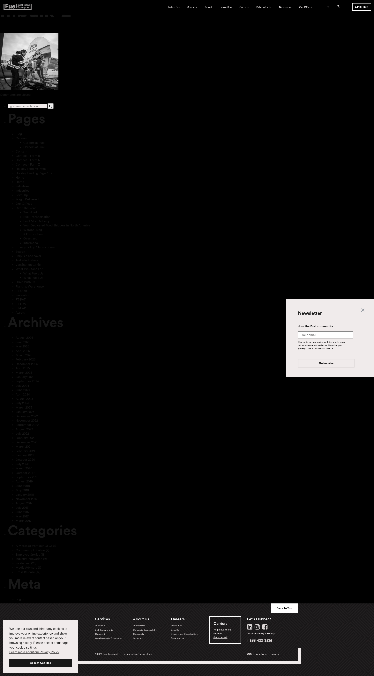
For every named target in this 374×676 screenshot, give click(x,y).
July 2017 (22, 507)
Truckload (30, 212)
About (208, 7)
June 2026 (23, 342)
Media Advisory (26, 567)
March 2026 (24, 355)
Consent (21, 151)
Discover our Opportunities (184, 634)
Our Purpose (139, 625)
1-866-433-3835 (259, 640)
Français (275, 654)
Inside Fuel (23, 563)
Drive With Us (25, 282)
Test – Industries (27, 260)
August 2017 (24, 503)
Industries (174, 7)
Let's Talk (361, 7)
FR (327, 7)
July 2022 (22, 433)
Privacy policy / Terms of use (35, 247)
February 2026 (25, 359)
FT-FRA (21, 304)
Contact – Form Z (28, 164)
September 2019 (27, 477)
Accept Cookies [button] (40, 662)
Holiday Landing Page (31, 169)
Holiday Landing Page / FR (34, 173)
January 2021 (25, 455)
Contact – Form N (28, 160)
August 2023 (24, 399)
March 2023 (24, 407)
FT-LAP (21, 308)
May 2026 (22, 346)
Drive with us (177, 638)
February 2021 (25, 451)
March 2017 (24, 521)
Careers (244, 7)
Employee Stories (28, 554)
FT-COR (21, 291)
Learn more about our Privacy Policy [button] (34, 652)
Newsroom (285, 7)
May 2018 (22, 490)
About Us (141, 619)
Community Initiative (30, 550)
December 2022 (27, 416)
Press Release (25, 572)
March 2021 (24, 446)
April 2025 (23, 368)
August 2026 (24, 337)
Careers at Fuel (34, 143)
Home (20, 177)
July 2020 (22, 464)
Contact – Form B (28, 156)
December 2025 (27, 364)
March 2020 (24, 468)
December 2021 (26, 442)
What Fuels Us (33, 273)
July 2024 (22, 386)
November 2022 (27, 420)
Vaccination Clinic (28, 265)
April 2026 (23, 351)
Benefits (175, 629)
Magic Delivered (27, 199)
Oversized (30, 238)
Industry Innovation (29, 559)
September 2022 (27, 425)
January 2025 (25, 377)
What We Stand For (29, 269)
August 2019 (24, 481)
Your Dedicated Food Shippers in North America (56, 225)
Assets (20, 312)
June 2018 (23, 486)
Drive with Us (263, 7)
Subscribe (326, 363)
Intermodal (31, 243)
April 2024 (23, 394)
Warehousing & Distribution (108, 638)
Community (138, 634)
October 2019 (25, 473)
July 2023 (22, 403)
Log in (20, 599)
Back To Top (284, 608)
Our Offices (305, 7)
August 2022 (24, 429)
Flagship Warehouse (30, 286)
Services (192, 7)
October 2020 (25, 459)
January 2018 (25, 494)
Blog (19, 134)
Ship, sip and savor (28, 256)
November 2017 (26, 499)
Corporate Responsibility (145, 629)
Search (20, 251)
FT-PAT (21, 299)
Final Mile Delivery (36, 221)
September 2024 (27, 381)
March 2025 (24, 372)
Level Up (22, 195)
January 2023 (25, 412)
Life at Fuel (176, 625)
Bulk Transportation (36, 217)
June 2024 (23, 390)
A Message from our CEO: (34, 546)
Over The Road (26, 208)
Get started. (220, 637)
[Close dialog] (362, 310)
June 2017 (23, 512)
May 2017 (22, 516)
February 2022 (25, 438)
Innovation (226, 7)
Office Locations (256, 654)
